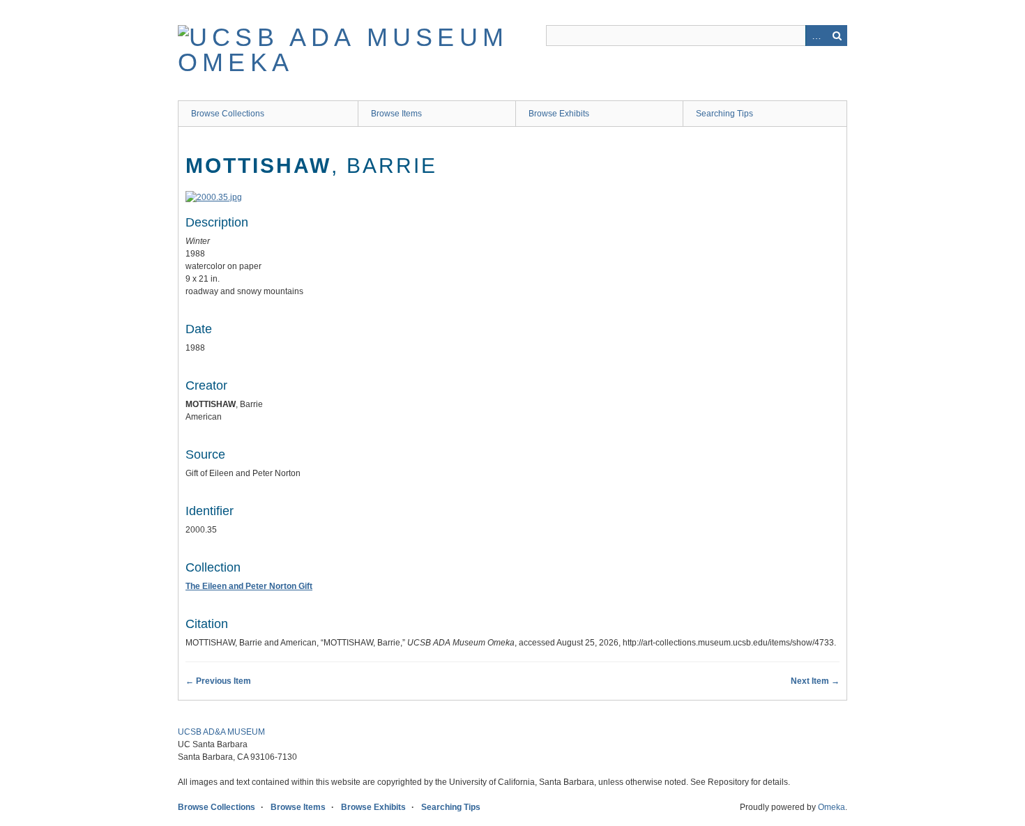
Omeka (831, 807)
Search (836, 35)
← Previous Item (218, 681)
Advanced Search (815, 35)
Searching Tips (724, 113)
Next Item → (815, 681)
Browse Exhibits (559, 113)
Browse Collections (227, 113)
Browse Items (396, 113)
